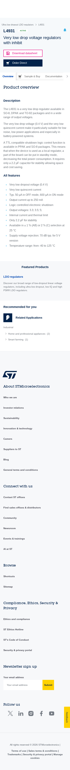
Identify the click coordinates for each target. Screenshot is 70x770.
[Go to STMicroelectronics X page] (11, 714)
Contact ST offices (14, 497)
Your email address (13, 677)
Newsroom (9, 528)
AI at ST (7, 549)
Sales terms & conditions (43, 750)
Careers (7, 438)
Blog (6, 459)
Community (10, 518)
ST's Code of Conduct (16, 639)
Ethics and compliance (16, 619)
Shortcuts (9, 576)
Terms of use (19, 750)
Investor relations (13, 407)
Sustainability (11, 418)
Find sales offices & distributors (22, 507)
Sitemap (8, 586)
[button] (65, 30)
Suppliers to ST (12, 449)
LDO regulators (13, 276)
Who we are (10, 397)
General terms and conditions (20, 470)
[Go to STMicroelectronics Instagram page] (31, 714)
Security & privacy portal (17, 650)
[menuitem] (28, 334)
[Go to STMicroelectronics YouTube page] (51, 714)
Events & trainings (14, 538)
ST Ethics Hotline (13, 629)
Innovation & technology (17, 428)
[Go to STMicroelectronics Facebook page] (41, 714)
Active (23, 31)
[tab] (8, 76)
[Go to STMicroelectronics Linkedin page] (20, 714)
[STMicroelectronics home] (11, 374)
